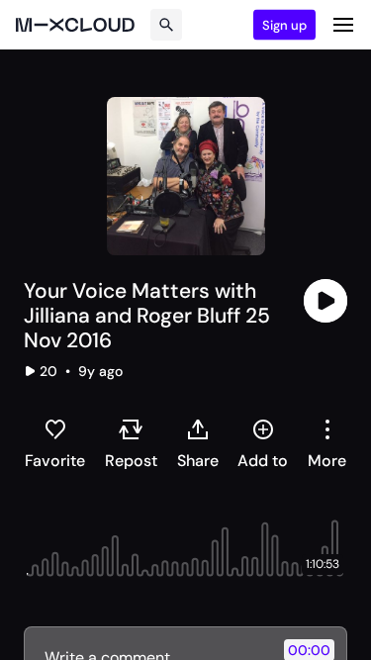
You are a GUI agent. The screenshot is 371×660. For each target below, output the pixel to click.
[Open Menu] (343, 25)
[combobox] (327, 443)
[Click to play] (325, 301)
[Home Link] (75, 25)
